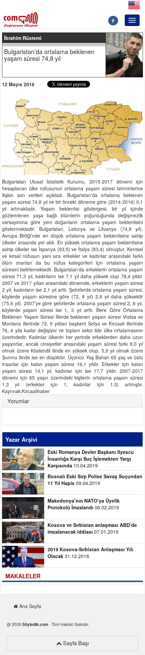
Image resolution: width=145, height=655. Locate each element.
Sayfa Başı (75, 643)
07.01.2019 (92, 528)
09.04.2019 (95, 479)
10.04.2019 (91, 458)
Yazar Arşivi (21, 439)
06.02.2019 (84, 504)
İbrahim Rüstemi (22, 37)
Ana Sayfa (29, 606)
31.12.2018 (90, 552)
